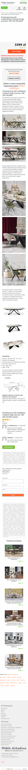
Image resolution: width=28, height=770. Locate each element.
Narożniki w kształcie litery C (8, 736)
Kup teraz (16, 51)
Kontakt (3, 713)
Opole (19, 683)
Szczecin (13, 680)
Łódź (18, 680)
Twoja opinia (4, 478)
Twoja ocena (4, 473)
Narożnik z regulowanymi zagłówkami (11, 727)
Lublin (8, 680)
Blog (2, 711)
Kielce (7, 683)
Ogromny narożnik (6, 724)
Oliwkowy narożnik (6, 743)
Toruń (24, 683)
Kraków (9, 677)
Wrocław (19, 677)
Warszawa (3, 677)
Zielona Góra (13, 683)
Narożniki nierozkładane (7, 729)
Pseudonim (5, 485)
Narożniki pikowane (6, 732)
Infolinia (23, 2)
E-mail (3, 489)
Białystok (2, 683)
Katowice (12, 685)
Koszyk (3, 710)
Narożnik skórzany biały (7, 738)
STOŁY (22, 86)
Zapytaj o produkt (14, 78)
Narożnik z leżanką (6, 734)
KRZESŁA (14, 88)
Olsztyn (2, 685)
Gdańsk (7, 685)
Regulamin (4, 715)
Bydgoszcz (3, 680)
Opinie (3, 762)
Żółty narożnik (5, 744)
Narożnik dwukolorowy (7, 741)
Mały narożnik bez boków (8, 731)
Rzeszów (22, 680)
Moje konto (4, 708)
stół (8, 674)
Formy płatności (5, 718)
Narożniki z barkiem (6, 726)
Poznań (14, 677)
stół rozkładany (14, 674)
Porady (3, 717)
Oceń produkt (8, 447)
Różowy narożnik (5, 739)
